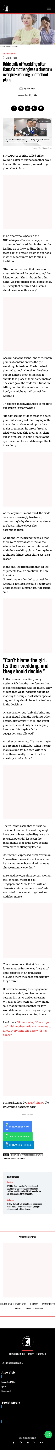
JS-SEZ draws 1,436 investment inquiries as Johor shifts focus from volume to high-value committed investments (24, 1207)
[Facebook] (14, 108)
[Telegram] (41, 108)
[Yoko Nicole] (21, 88)
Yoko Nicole (31, 88)
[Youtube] (41, 1442)
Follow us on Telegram (20, 1145)
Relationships (9, 54)
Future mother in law (32, 1155)
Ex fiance (15, 1155)
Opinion (10, 1182)
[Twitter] (21, 108)
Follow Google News (19, 1126)
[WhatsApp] (28, 108)
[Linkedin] (34, 108)
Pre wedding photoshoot (15, 1158)
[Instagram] (20, 1442)
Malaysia (10, 1200)
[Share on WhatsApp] (48, 1434)
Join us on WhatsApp (19, 1136)
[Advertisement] (27, 202)
